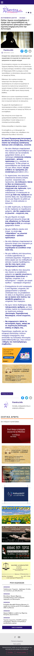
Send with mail (30, 51)
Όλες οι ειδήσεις (17, 627)
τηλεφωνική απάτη (7, 393)
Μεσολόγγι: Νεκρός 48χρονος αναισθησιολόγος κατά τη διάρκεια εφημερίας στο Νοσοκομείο (13, 597)
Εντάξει (10, 652)
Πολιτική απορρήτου (17, 641)
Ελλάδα (22, 18)
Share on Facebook (21, 51)
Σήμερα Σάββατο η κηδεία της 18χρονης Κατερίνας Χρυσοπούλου (15, 613)
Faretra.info (8, 50)
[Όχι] (31, 650)
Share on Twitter (25, 51)
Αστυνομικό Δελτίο (9, 18)
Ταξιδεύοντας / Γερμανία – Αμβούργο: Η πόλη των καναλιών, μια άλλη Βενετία (17, 589)
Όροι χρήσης (17, 644)
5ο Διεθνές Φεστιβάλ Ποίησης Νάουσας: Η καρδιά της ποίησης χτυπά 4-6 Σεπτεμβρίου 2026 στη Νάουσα (16, 606)
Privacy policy (21, 652)
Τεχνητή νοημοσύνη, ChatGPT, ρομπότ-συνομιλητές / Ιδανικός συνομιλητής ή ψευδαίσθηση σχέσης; (15, 621)
